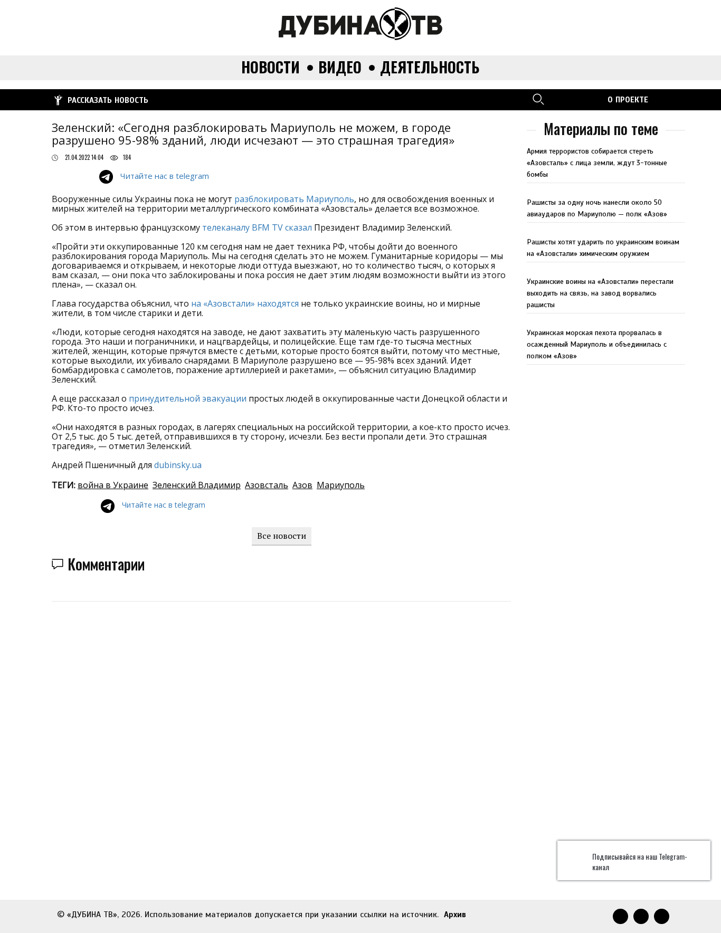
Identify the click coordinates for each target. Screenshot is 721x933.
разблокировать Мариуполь (294, 199)
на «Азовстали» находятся (245, 303)
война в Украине (113, 485)
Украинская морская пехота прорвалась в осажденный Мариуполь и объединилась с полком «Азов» (597, 344)
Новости (270, 67)
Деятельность (430, 67)
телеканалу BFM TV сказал (257, 227)
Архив (455, 914)
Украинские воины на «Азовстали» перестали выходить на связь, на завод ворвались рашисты (600, 293)
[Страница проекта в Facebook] (594, 98)
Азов (302, 485)
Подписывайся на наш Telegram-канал (639, 861)
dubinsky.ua (178, 465)
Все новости (281, 535)
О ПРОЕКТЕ (628, 99)
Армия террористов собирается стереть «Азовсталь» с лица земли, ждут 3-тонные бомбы (597, 163)
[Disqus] (368, 744)
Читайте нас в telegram (164, 175)
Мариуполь (341, 485)
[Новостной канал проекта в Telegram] (557, 98)
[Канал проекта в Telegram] (575, 98)
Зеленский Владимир (197, 485)
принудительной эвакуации (187, 398)
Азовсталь (266, 485)
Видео (340, 67)
